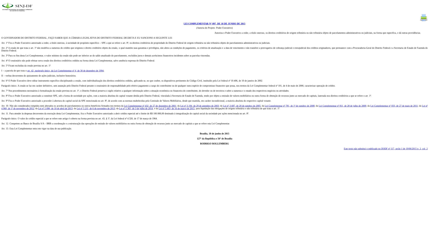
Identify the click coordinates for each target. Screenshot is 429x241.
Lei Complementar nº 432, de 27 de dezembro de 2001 (150, 106)
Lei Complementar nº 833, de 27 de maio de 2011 (394, 106)
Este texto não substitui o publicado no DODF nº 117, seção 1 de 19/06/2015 (386, 148)
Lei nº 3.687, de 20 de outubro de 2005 (241, 106)
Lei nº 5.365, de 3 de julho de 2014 (136, 108)
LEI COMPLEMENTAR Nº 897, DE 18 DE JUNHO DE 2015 (214, 23)
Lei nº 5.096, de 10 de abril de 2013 (55, 108)
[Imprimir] (424, 21)
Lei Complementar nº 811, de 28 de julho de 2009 (342, 106)
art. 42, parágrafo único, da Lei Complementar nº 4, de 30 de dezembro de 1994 (65, 70)
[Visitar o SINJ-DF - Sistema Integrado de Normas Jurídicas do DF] (17, 12)
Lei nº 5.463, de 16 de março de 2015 (177, 108)
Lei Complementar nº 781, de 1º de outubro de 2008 (290, 106)
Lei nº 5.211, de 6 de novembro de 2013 (96, 108)
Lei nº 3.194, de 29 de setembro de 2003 (199, 106)
